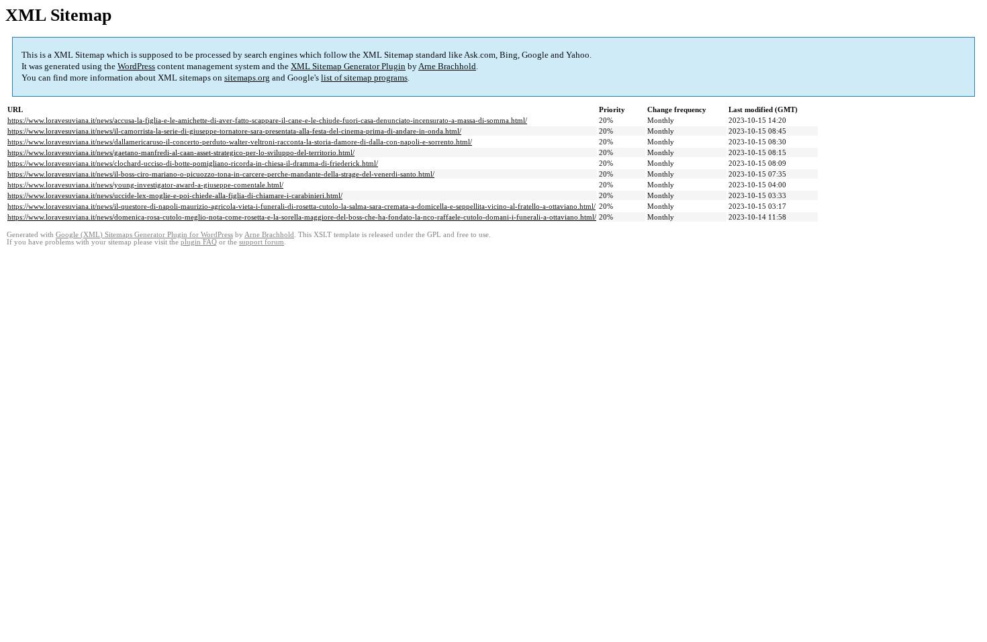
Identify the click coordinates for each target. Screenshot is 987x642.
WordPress (136, 66)
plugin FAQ (199, 242)
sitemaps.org (247, 78)
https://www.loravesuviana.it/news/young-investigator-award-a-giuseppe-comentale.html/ (145, 185)
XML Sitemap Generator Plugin (348, 66)
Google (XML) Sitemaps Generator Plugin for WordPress (144, 234)
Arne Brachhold (447, 66)
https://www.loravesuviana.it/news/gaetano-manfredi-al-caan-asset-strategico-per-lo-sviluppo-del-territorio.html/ (181, 152)
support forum (261, 242)
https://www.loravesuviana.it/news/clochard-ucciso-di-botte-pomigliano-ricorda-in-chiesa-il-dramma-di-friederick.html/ (192, 163)
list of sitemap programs (364, 78)
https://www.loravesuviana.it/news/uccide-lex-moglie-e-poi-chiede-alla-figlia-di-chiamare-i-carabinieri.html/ (174, 195)
